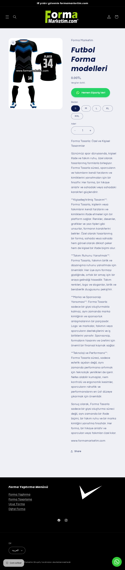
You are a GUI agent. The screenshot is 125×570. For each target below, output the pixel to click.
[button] (7, 17)
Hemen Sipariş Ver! (93, 92)
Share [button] (77, 451)
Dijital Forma (17, 509)
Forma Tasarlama (20, 499)
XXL (77, 116)
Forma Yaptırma (19, 494)
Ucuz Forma (17, 504)
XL (107, 108)
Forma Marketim (25, 562)
